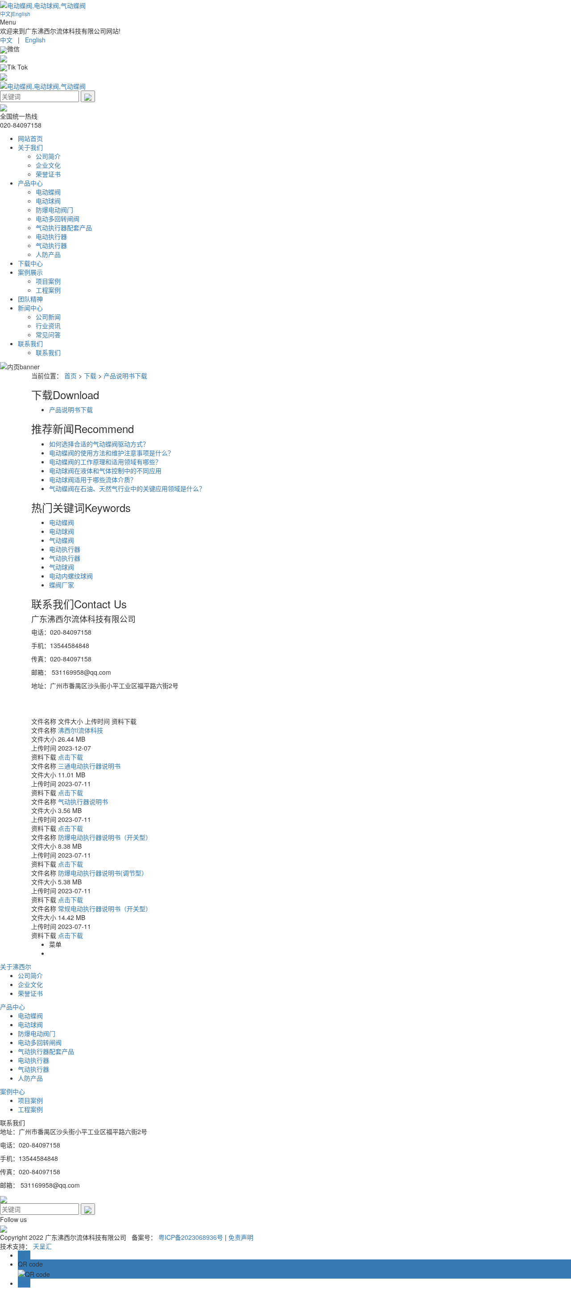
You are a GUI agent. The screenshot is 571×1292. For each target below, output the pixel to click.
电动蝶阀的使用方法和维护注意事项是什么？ (111, 452)
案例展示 (30, 272)
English (21, 13)
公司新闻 (48, 316)
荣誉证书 (48, 173)
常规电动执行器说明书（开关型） (105, 908)
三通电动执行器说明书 (89, 765)
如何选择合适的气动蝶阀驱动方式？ (99, 443)
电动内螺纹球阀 (71, 575)
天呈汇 (42, 1246)
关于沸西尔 (15, 966)
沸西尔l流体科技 (80, 730)
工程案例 (48, 289)
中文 (5, 13)
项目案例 (48, 281)
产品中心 (30, 182)
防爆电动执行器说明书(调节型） (103, 872)
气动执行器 (51, 245)
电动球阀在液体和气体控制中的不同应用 (105, 470)
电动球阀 (48, 200)
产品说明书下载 (125, 375)
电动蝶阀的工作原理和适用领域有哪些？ (105, 461)
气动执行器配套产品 (64, 227)
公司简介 (48, 156)
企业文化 (48, 165)
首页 (70, 375)
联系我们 (30, 343)
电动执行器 (51, 236)
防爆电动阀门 (54, 209)
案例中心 (12, 1091)
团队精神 (30, 298)
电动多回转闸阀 (57, 218)
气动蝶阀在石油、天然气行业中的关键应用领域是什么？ (127, 488)
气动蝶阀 (61, 540)
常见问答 (48, 334)
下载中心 (30, 263)
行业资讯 (48, 325)
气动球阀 (61, 566)
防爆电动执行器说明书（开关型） (105, 837)
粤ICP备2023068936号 (190, 1237)
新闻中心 (30, 307)
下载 (90, 375)
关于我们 (30, 147)
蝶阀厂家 (61, 584)
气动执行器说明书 (83, 801)
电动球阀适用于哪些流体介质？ (93, 479)
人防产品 (48, 254)
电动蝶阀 (48, 191)
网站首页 (30, 138)
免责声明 (240, 1237)
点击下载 (70, 756)
